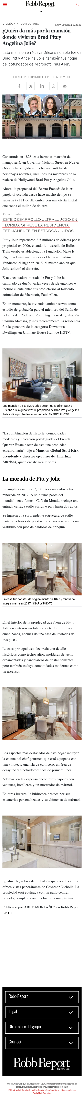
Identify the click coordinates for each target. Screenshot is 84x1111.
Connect (15, 1042)
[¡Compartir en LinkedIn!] (42, 86)
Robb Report (18, 996)
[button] (4, 4)
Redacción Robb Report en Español (45, 77)
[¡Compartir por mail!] (65, 86)
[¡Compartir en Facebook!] (19, 86)
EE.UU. (8, 912)
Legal (13, 1011)
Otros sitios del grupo (25, 1026)
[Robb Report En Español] (40, 4)
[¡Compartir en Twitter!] (31, 86)
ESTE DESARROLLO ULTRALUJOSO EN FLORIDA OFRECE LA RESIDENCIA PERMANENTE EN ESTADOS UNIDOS (40, 225)
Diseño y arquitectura (20, 23)
